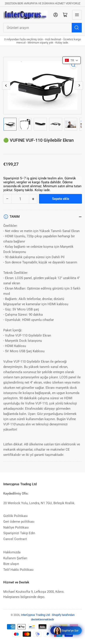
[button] (71, 60)
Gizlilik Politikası (15, 516)
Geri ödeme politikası (18, 522)
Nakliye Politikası (16, 527)
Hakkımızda (11, 552)
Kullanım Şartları (15, 558)
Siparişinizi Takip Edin (19, 533)
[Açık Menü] (77, 15)
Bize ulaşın (11, 564)
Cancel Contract (15, 539)
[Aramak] (77, 27)
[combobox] (42, 27)
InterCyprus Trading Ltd (35, 614)
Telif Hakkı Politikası (18, 570)
